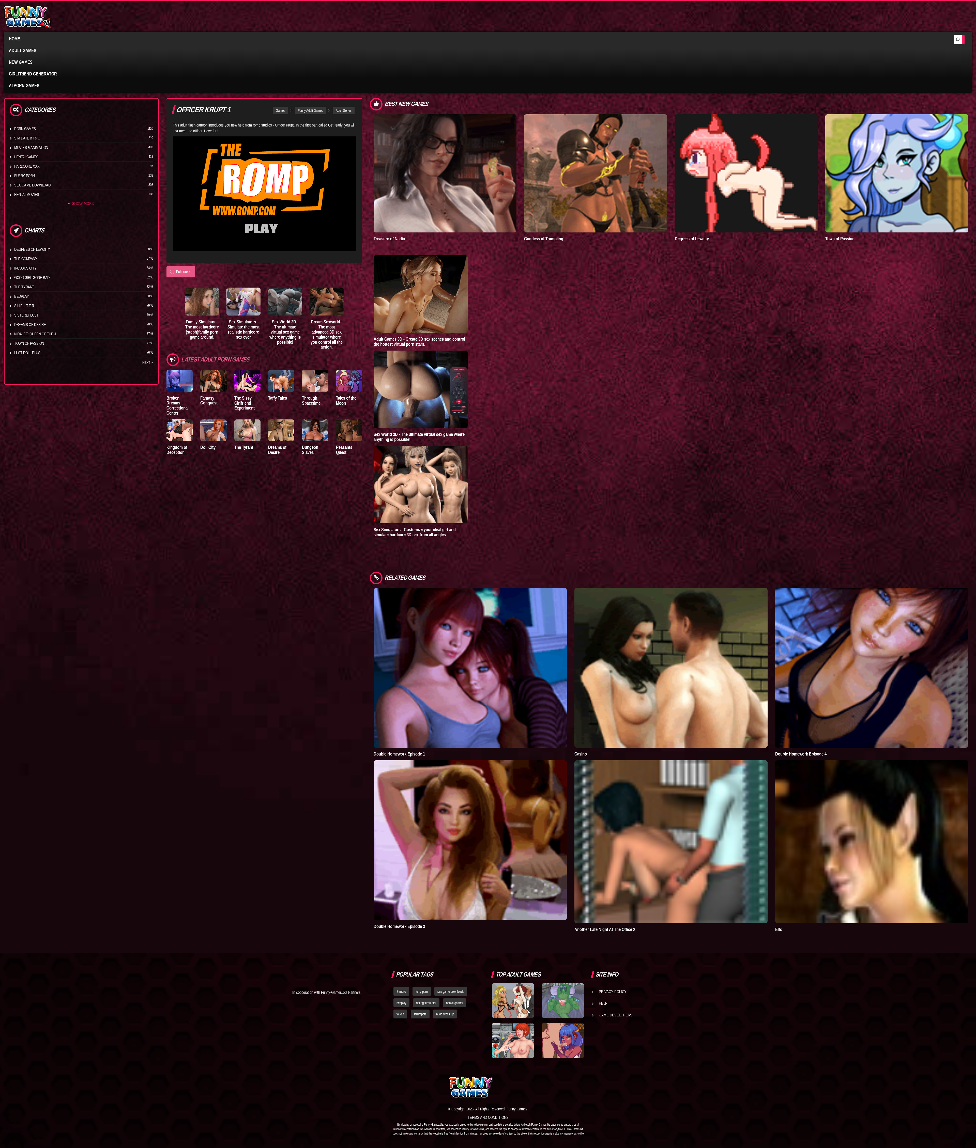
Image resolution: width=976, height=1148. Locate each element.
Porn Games (25, 128)
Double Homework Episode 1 (399, 754)
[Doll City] (213, 430)
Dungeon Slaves (310, 450)
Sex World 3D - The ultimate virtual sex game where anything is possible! (285, 331)
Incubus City (25, 268)
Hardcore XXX (26, 166)
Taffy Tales (277, 398)
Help (603, 1003)
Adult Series (344, 110)
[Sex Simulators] (243, 302)
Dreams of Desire (30, 324)
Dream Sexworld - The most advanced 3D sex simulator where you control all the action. (327, 334)
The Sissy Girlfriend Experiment (244, 403)
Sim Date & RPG (27, 138)
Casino (580, 754)
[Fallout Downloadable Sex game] (513, 1040)
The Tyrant (24, 287)
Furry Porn (24, 175)
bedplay (401, 1003)
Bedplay (21, 296)
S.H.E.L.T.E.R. (24, 305)
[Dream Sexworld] (327, 302)
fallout (400, 1014)
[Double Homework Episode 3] (470, 840)
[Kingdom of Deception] (179, 430)
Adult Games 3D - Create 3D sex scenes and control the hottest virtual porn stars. (419, 341)
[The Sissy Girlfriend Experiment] (247, 380)
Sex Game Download (32, 185)
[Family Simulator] (202, 302)
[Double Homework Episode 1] (470, 668)
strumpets (420, 1014)
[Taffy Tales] (281, 380)
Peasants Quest (344, 450)
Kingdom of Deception (176, 450)
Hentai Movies (26, 194)
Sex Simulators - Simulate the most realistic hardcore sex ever (243, 329)
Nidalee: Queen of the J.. (36, 334)
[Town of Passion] (896, 173)
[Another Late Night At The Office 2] (671, 841)
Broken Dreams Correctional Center (177, 405)
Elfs (778, 929)
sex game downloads (450, 991)
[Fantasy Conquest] (213, 380)
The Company (25, 258)
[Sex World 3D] (285, 302)
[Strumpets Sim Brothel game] (563, 1040)
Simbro (401, 991)
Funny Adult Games (310, 110)
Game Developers (615, 1015)
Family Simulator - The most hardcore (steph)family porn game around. (202, 329)
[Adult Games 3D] (421, 294)
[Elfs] (871, 841)
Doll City (208, 447)
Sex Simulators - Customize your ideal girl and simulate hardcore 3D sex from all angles (415, 532)
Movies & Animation (31, 147)
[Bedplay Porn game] (563, 1000)
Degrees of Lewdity (32, 249)
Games (280, 110)
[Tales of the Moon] (349, 380)
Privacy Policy (613, 991)
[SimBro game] (513, 1000)
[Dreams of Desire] (281, 430)
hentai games (454, 1003)
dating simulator (426, 1003)
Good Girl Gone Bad (32, 277)
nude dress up (445, 1014)
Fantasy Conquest (209, 400)
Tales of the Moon (346, 400)
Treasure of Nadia (389, 238)
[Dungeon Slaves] (315, 430)
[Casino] (671, 668)
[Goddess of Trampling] (595, 173)
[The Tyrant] (247, 430)
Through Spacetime (311, 400)
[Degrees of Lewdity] (746, 173)
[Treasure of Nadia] (445, 173)
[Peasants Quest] (349, 430)
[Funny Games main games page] (566, 1087)
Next (146, 362)
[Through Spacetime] (315, 380)
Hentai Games (26, 156)
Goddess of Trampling (543, 238)
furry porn (422, 991)
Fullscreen (180, 271)
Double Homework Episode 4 (801, 754)
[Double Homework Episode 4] (871, 668)
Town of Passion (29, 343)
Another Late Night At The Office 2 (604, 929)
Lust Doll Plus (27, 352)
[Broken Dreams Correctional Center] (179, 380)
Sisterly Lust (26, 315)
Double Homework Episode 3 (399, 926)
